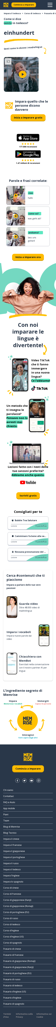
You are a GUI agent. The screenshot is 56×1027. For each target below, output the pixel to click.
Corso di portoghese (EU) (16, 912)
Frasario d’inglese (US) (14, 991)
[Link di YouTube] (31, 780)
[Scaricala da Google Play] (28, 154)
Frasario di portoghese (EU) (17, 973)
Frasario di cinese (12, 948)
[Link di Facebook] (17, 780)
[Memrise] (6, 5)
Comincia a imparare (24, 4)
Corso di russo (10, 918)
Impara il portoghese (14, 857)
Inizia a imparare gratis (28, 117)
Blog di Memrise (11, 826)
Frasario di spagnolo (13, 1003)
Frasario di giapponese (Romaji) (19, 961)
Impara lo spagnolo (13, 881)
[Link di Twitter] (24, 780)
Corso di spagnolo (12, 942)
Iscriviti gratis (28, 495)
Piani (5, 814)
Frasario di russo (11, 979)
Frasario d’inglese (12, 997)
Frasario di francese (13, 954)
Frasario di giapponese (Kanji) (18, 967)
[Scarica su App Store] (28, 137)
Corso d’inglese (11, 930)
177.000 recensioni (28, 146)
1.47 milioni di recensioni (28, 163)
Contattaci (8, 796)
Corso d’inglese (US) (13, 936)
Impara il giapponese (14, 851)
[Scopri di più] (50, 5)
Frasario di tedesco (12, 985)
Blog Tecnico (9, 832)
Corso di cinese (11, 887)
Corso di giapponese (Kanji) (17, 899)
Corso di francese (12, 893)
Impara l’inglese (11, 875)
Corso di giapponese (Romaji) (18, 906)
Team (6, 820)
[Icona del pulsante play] (22, 74)
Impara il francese (12, 845)
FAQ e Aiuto (9, 802)
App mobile (9, 808)
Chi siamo (8, 790)
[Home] (9, 105)
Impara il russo (11, 863)
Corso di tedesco (32, 13)
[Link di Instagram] (38, 780)
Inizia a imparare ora (28, 257)
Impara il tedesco (12, 13)
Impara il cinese (11, 838)
